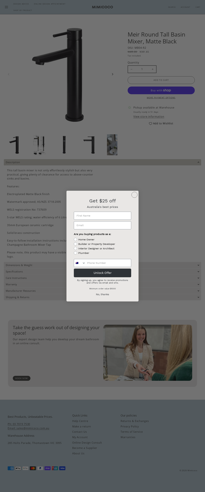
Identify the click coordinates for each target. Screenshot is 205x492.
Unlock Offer (103, 273)
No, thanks (102, 294)
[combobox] (80, 263)
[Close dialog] (134, 195)
